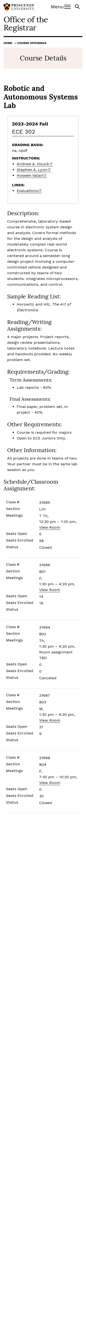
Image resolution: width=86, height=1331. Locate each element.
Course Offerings (31, 43)
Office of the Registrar (26, 23)
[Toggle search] (78, 6)
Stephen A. (32, 169)
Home (8, 43)
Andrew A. (33, 164)
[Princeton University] (19, 7)
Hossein (30, 175)
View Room (49, 527)
